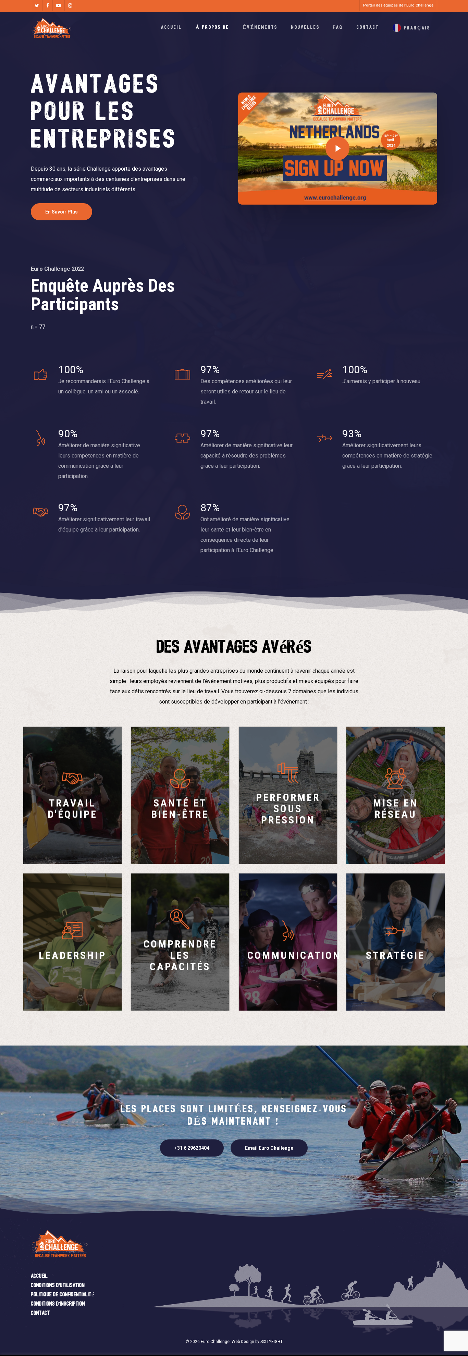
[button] (61, 211)
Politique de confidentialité (62, 1295)
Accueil (39, 1276)
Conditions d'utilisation (58, 1285)
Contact (40, 1313)
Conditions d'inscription (58, 1304)
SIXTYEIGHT (271, 1341)
